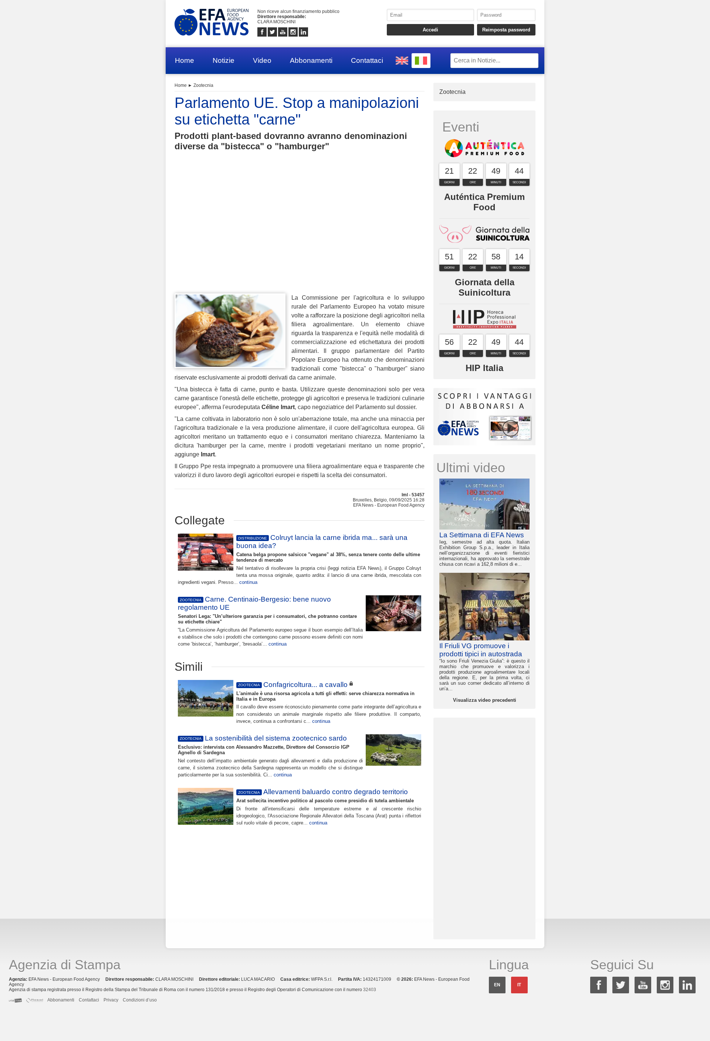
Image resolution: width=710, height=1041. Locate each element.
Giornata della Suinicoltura (484, 287)
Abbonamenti (311, 60)
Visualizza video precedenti (484, 700)
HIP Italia (484, 368)
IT (519, 984)
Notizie (223, 60)
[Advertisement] (300, 236)
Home (184, 60)
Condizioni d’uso (140, 1000)
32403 (369, 989)
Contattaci (367, 60)
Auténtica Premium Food (484, 202)
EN (497, 984)
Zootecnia (203, 85)
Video (262, 60)
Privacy (111, 1000)
